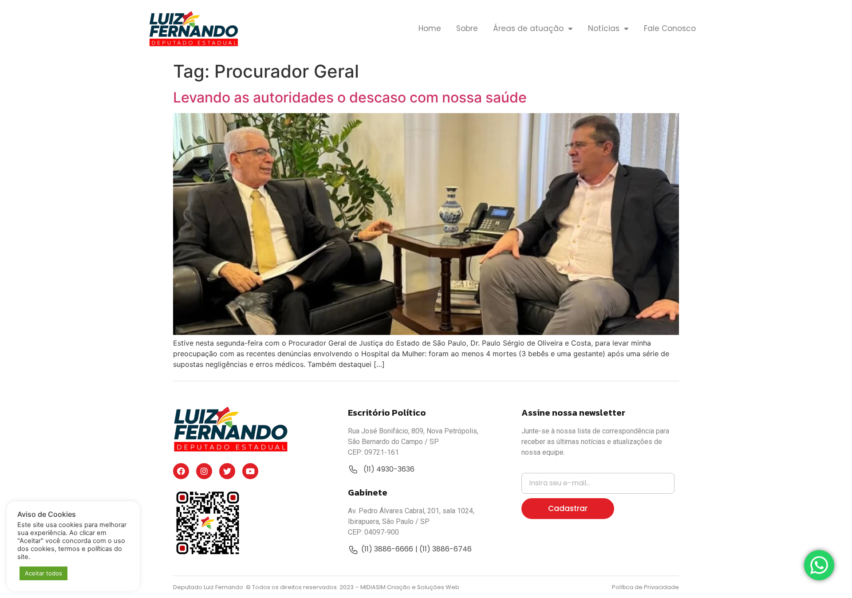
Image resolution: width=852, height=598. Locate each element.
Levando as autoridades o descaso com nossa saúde (350, 97)
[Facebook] (181, 471)
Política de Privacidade (645, 587)
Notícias (603, 28)
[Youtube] (250, 471)
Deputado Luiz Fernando (209, 587)
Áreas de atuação (528, 28)
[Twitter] (227, 471)
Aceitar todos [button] (43, 573)
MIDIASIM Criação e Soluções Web (409, 587)
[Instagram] (204, 471)
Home (429, 28)
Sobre (467, 28)
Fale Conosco (670, 28)
